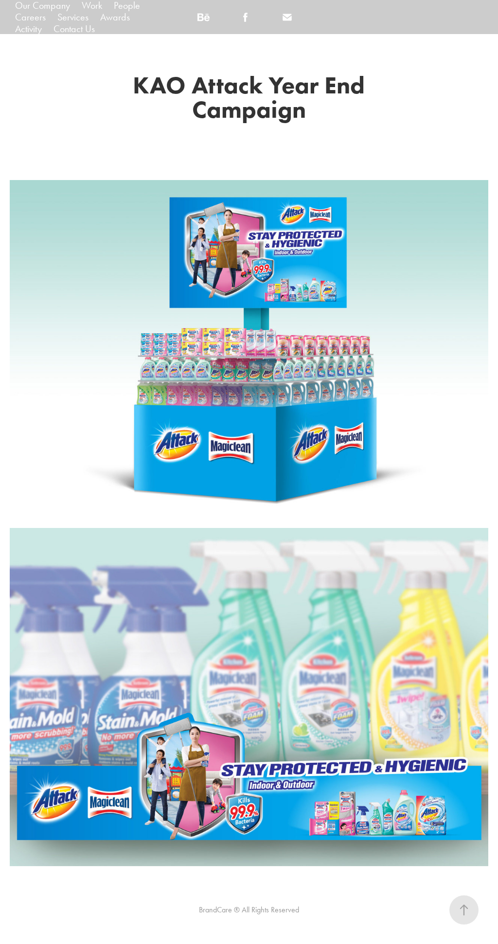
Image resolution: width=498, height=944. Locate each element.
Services (73, 17)
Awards (115, 17)
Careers (30, 17)
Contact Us (74, 29)
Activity (28, 29)
